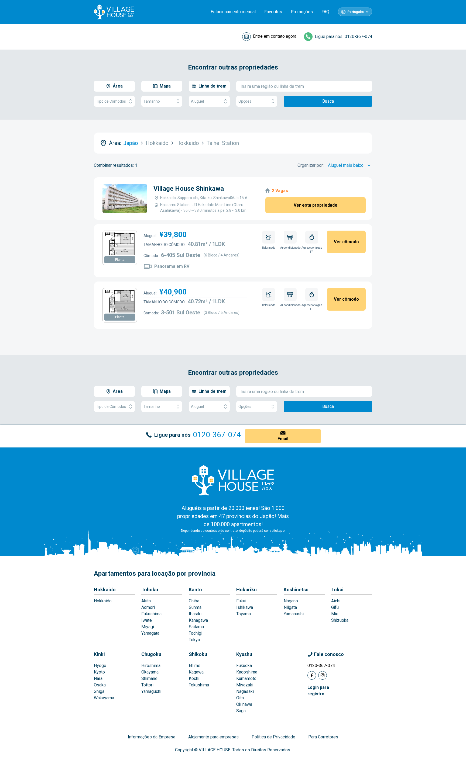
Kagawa (196, 672)
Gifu (335, 607)
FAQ (325, 11)
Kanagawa (198, 620)
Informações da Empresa (151, 736)
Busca (328, 101)
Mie (334, 613)
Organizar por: (310, 165)
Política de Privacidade (273, 736)
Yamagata (150, 633)
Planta (120, 260)
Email (282, 438)
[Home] (233, 480)
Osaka (100, 684)
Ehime (194, 665)
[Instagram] (322, 675)
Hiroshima (150, 665)
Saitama (196, 626)
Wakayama (104, 697)
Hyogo (100, 665)
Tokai (337, 589)
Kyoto (99, 672)
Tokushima (199, 684)
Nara (98, 678)
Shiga (99, 691)
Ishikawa (244, 607)
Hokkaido (105, 589)
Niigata (290, 607)
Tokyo (194, 639)
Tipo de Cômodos (111, 101)
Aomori (148, 607)
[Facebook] (311, 675)
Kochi (194, 678)
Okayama (150, 672)
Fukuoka (244, 665)
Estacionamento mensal (233, 11)
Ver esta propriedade (315, 205)
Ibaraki (195, 613)
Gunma (195, 607)
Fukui (241, 600)
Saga (241, 710)
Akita (146, 600)
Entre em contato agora (274, 36)
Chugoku (151, 654)
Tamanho (151, 101)
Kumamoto (246, 678)
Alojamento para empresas (213, 736)
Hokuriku (246, 589)
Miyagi (147, 626)
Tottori (147, 684)
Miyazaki (244, 684)
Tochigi (195, 633)
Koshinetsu (296, 589)
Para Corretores (323, 736)
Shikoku (198, 654)
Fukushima (151, 613)
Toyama (243, 613)
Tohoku (149, 589)
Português (355, 12)
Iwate (146, 620)
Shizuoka (339, 620)
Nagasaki (245, 691)
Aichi (335, 600)
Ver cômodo (346, 241)
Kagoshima (246, 672)
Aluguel (197, 101)
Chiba (194, 600)
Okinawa (244, 704)
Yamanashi (294, 613)
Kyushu (244, 654)
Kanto (195, 589)
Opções (244, 101)
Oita (240, 697)
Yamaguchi (151, 691)
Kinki (99, 654)
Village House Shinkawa (188, 188)
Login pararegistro (318, 690)
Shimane (149, 678)
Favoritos (273, 11)
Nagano (291, 600)
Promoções (302, 11)
